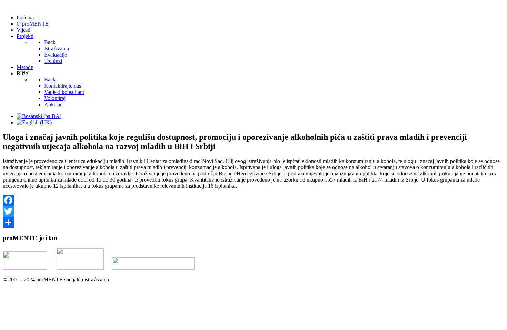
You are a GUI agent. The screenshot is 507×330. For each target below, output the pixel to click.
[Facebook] (253, 200)
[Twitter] (253, 211)
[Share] (253, 222)
